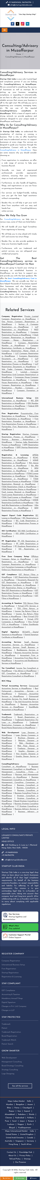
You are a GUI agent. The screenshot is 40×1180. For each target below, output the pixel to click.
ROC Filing (6, 681)
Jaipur (22, 1121)
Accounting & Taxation (12, 603)
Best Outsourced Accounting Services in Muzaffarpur (20, 691)
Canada (30, 1138)
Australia (8, 1141)
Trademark (6, 714)
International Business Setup (16, 398)
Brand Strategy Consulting (12, 1066)
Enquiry (34, 1178)
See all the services (20, 1086)
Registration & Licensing (15, 455)
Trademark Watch (9, 1040)
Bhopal (12, 1128)
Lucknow (10, 1124)
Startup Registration (11, 434)
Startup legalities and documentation (14, 916)
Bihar (9, 1108)
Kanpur (31, 1121)
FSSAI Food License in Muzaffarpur (17, 497)
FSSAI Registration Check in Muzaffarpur (19, 487)
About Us (12, 1155)
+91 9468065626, (14, 2)
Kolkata (30, 1118)
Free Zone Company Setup (15, 556)
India (32, 1131)
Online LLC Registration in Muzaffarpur (18, 570)
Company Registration (12, 316)
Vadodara (22, 1114)
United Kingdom (26, 1134)
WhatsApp (20, 1178)
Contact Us (11, 1152)
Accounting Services (11, 642)
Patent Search (7, 1044)
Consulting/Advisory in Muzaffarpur (15, 150)
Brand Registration (9, 1036)
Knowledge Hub (25, 1152)
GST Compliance (9, 575)
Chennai (8, 1118)
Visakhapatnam (24, 1128)
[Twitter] (17, 24)
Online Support (19, 936)
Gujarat (27, 1111)
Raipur (11, 1111)
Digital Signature (10, 632)
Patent (4, 1028)
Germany (30, 1141)
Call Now (7, 1178)
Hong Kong (13, 1144)
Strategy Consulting (10, 1070)
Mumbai (9, 1104)
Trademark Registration (11, 1032)
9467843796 (26, 2)
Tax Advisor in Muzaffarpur (25, 671)
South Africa (26, 1144)
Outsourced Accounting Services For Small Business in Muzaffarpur (20, 699)
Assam (30, 1104)
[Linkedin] (27, 24)
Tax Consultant (8, 668)
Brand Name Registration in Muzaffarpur (18, 728)
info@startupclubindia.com (21, 5)
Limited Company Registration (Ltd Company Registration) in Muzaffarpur (20, 374)
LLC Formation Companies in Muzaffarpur (19, 567)
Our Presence (20, 1162)
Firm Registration (10, 413)
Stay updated (14, 927)
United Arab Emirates (15, 1138)
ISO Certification (9, 531)
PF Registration (9, 541)
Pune (7, 1121)
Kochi (29, 1124)
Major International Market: (16, 1131)
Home (18, 54)
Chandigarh (27, 1108)
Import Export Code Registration (17, 515)
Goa (19, 1111)
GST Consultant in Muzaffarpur (16, 673)
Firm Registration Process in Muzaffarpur (19, 424)
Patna (16, 1108)
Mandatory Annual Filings (12, 998)
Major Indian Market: (16, 1101)
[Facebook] (12, 24)
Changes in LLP (8, 1010)
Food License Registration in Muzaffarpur (19, 495)
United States (11, 1134)
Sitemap (27, 1159)
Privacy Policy (24, 1155)
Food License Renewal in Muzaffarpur (19, 492)
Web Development (10, 733)
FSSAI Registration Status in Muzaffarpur (19, 489)
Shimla (31, 1114)
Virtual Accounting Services (14, 686)
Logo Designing (8, 1074)
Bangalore (20, 1104)
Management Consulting (12, 1062)
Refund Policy (15, 1159)
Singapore (19, 1141)
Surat (14, 1121)
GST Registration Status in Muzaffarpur (19, 588)
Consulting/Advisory (12, 219)
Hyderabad (19, 1118)
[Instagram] (22, 24)
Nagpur (21, 1124)
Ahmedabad (10, 1114)
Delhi (29, 1101)
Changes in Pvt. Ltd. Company (14, 1006)
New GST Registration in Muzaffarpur (17, 590)
